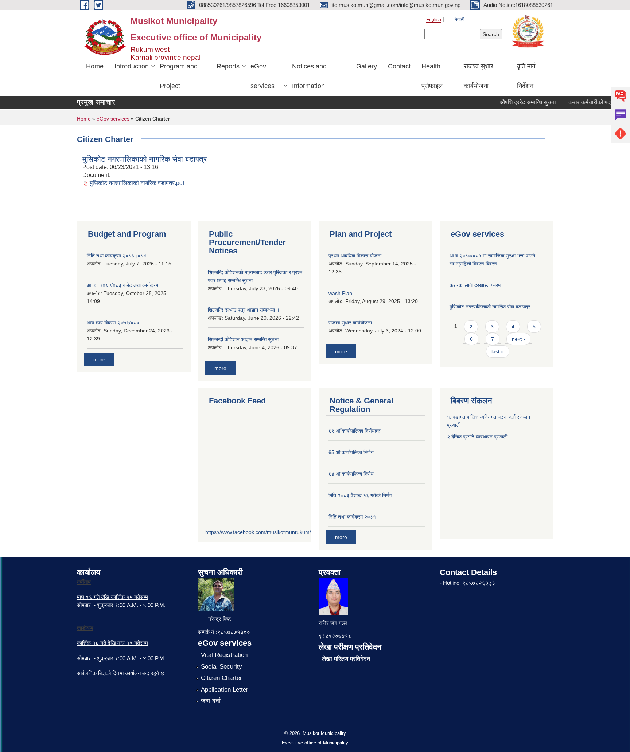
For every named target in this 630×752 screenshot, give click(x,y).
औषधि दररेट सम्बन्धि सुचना (521, 102)
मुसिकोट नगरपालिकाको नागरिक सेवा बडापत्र (144, 159)
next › (518, 339)
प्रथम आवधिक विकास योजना (354, 256)
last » (497, 351)
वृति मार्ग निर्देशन (526, 76)
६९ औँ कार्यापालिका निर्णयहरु (354, 431)
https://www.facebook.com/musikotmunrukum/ (258, 532)
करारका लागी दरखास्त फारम (475, 285)
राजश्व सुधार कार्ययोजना (478, 76)
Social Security (221, 666)
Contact (399, 66)
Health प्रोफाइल (432, 76)
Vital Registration (224, 654)
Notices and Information (309, 76)
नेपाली (459, 19)
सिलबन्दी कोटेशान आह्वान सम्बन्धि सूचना (243, 339)
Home (95, 66)
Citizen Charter (221, 677)
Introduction (131, 66)
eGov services (262, 76)
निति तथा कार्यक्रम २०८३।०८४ (116, 256)
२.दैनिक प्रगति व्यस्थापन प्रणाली (477, 437)
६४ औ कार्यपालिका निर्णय (351, 474)
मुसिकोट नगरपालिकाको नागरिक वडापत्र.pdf (137, 183)
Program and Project (179, 76)
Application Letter (224, 689)
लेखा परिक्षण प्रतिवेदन (346, 658)
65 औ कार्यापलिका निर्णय (351, 452)
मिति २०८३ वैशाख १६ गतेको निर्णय (360, 495)
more (99, 359)
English (433, 19)
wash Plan (340, 293)
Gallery (366, 66)
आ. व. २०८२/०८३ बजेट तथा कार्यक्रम (122, 285)
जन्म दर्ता (211, 700)
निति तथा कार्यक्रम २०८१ (352, 517)
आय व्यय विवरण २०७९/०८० (113, 323)
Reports (228, 66)
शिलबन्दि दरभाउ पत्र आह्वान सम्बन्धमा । (244, 310)
